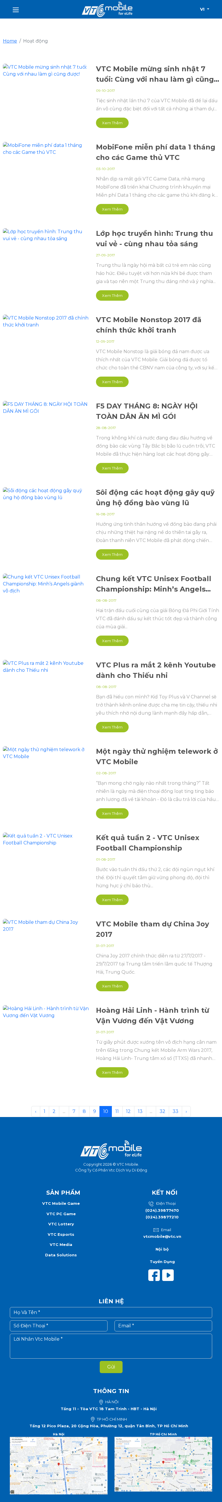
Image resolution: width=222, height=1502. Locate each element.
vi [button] (203, 9)
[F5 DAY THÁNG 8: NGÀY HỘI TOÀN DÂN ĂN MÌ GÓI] (46, 407)
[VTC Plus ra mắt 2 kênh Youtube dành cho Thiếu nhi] (46, 666)
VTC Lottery (61, 1224)
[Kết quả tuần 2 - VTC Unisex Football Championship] (46, 839)
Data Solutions (61, 1255)
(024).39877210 (162, 1217)
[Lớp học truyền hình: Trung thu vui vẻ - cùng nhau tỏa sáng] (46, 235)
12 (128, 1111)
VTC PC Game (61, 1213)
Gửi (111, 1367)
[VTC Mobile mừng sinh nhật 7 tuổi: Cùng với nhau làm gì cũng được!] (46, 70)
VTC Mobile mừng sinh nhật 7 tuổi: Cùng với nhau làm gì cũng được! (155, 79)
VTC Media (61, 1244)
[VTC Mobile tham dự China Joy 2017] (46, 925)
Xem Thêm (112, 123)
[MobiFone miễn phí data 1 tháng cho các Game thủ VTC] (46, 148)
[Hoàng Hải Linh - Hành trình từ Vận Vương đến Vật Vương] (46, 1011)
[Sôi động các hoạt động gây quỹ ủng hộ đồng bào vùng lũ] (46, 494)
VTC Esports (61, 1234)
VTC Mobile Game (61, 1203)
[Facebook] (155, 1275)
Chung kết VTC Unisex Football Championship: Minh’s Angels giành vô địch (153, 589)
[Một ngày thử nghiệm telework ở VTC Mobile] (46, 752)
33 (175, 1111)
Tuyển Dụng (162, 1261)
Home (10, 41)
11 (117, 1111)
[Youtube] (169, 1275)
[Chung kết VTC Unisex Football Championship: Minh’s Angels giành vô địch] (46, 583)
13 (140, 1111)
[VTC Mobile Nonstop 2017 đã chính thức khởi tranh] (46, 321)
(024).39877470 (162, 1210)
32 (162, 1111)
